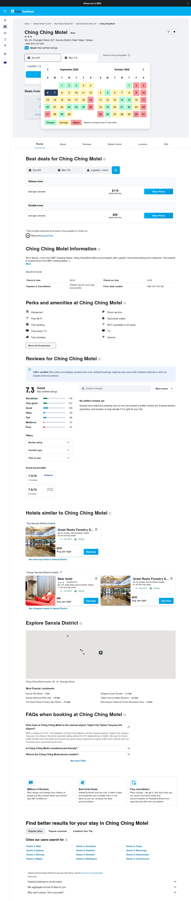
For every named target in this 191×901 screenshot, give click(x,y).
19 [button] (90, 100)
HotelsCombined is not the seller (45, 881)
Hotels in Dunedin (85, 854)
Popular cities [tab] (35, 831)
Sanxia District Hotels (85, 23)
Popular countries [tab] (58, 831)
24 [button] (76, 107)
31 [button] (143, 114)
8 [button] (62, 92)
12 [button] (90, 92)
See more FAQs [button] (78, 760)
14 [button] (54, 100)
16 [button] (69, 100)
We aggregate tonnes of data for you (47, 887)
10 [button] (76, 92)
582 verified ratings (47, 47)
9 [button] (69, 92)
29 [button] (62, 114)
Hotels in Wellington (86, 858)
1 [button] (62, 85)
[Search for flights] (5, 20)
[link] (48, 559)
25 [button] (83, 107)
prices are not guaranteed (92, 873)
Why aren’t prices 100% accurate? (46, 892)
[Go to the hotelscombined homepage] (22, 11)
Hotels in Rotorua (35, 854)
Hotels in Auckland (86, 846)
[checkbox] (41, 477)
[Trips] (5, 54)
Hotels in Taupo (134, 846)
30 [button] (69, 114)
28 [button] (54, 114)
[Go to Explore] (5, 45)
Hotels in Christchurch (137, 858)
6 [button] (47, 92)
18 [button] (83, 100)
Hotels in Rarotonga (136, 850)
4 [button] (83, 85)
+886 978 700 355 (34, 43)
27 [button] (47, 114)
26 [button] (90, 107)
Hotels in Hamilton (85, 850)
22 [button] (62, 107)
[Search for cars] (5, 33)
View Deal (91, 551)
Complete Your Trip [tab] (83, 831)
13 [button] (47, 100)
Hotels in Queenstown (137, 854)
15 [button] (62, 100)
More (28, 263)
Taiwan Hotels (39, 23)
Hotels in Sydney (35, 850)
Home (27, 23)
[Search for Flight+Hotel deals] (5, 39)
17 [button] (76, 100)
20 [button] (47, 107)
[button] (187, 3)
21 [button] (54, 107)
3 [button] (76, 85)
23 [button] (69, 107)
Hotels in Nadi (33, 846)
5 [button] (90, 85)
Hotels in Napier (34, 858)
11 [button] (83, 92)
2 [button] (69, 85)
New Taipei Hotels (61, 23)
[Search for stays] (5, 27)
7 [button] (55, 92)
